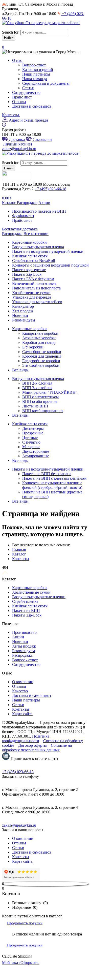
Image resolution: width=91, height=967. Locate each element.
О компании (22, 682)
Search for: (10, 32)
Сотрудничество (26, 92)
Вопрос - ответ (25, 660)
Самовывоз (42, 139)
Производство (24, 632)
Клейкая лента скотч (30, 606)
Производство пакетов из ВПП (39, 211)
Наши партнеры (36, 74)
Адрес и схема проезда (28, 120)
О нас (17, 60)
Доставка (17, 139)
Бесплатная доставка (20, 229)
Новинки (20, 641)
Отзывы (19, 101)
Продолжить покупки (24, 923)
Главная (19, 549)
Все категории (36, 233)
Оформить (29, 962)
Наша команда (34, 79)
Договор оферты (32, 745)
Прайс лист (22, 97)
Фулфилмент (23, 216)
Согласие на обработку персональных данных (37, 747)
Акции (44, 202)
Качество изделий (37, 69)
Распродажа (27, 202)
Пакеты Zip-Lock (26, 615)
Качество (20, 691)
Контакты (11, 115)
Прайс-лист (22, 220)
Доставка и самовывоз (31, 106)
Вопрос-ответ (34, 65)
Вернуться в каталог (44, 916)
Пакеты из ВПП (26, 610)
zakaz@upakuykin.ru (19, 148)
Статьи (28, 88)
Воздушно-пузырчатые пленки (38, 597)
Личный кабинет (17, 144)
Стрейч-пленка (25, 601)
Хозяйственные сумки (31, 592)
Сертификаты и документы (46, 83)
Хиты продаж (24, 646)
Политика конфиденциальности (25, 738)
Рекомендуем (23, 651)
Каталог (9, 202)
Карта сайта (22, 714)
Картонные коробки (29, 587)
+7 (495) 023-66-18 (50, 189)
